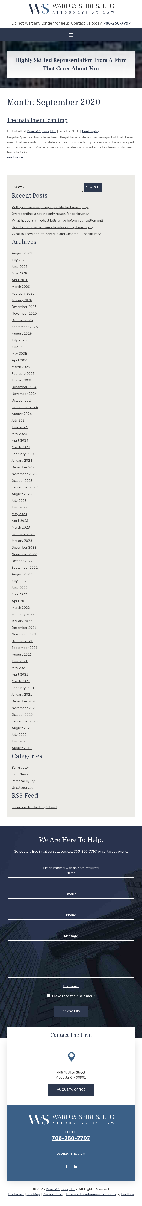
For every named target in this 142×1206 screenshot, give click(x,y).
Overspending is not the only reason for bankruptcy (50, 214)
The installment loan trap (37, 120)
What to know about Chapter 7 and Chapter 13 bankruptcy (56, 234)
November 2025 (24, 313)
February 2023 (23, 534)
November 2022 (24, 554)
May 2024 (19, 434)
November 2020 (24, 708)
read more (15, 157)
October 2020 (22, 714)
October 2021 (22, 641)
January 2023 (22, 541)
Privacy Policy (53, 1194)
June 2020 (20, 741)
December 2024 (24, 387)
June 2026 (20, 266)
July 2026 (19, 260)
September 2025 (25, 327)
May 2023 (19, 514)
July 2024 (19, 420)
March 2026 (21, 287)
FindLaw (127, 1194)
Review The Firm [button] (71, 1154)
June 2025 (20, 347)
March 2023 (21, 527)
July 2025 (19, 340)
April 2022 (20, 601)
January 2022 (22, 621)
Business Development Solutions (91, 1194)
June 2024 (20, 427)
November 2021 (24, 634)
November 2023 (24, 474)
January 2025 (22, 380)
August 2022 (22, 574)
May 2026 (19, 273)
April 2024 (20, 440)
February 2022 (23, 614)
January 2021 (22, 694)
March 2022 (21, 607)
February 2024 (23, 454)
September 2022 (25, 567)
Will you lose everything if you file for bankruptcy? (50, 207)
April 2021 (20, 674)
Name (71, 873)
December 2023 (24, 467)
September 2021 (25, 648)
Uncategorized (22, 787)
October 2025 (22, 320)
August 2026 (22, 253)
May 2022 (19, 594)
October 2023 (22, 480)
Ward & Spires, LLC (41, 131)
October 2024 (22, 400)
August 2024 (22, 414)
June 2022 (20, 587)
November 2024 (24, 393)
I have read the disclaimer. (74, 996)
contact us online (114, 851)
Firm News (20, 774)
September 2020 (25, 721)
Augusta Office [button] (71, 1090)
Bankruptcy (90, 131)
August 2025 (22, 333)
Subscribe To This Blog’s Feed (34, 807)
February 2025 (23, 373)
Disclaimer (71, 986)
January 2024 (22, 460)
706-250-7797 (117, 23)
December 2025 (24, 307)
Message (71, 936)
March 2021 (21, 681)
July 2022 (19, 581)
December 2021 (24, 627)
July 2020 (19, 734)
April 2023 (20, 521)
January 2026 (22, 300)
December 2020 (24, 701)
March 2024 (21, 447)
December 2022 (24, 547)
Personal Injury (23, 781)
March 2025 (21, 367)
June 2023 (20, 507)
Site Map (33, 1194)
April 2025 (20, 360)
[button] (71, 35)
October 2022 (22, 561)
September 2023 (25, 487)
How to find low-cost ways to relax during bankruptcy (52, 227)
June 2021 (20, 661)
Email (71, 894)
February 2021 (23, 688)
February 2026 (23, 293)
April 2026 (20, 280)
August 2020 (22, 728)
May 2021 (19, 668)
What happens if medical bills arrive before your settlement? (57, 220)
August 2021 (22, 654)
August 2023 (22, 494)
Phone (71, 915)
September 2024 (25, 407)
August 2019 (22, 748)
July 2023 (19, 500)
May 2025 (19, 353)
